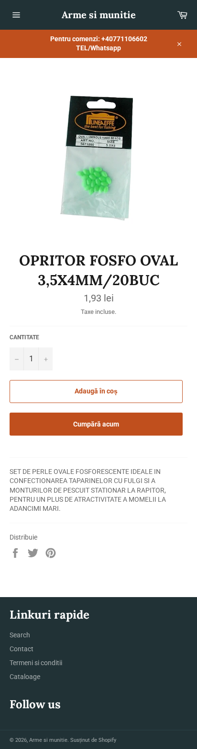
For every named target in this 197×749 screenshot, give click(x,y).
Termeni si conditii (36, 663)
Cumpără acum (96, 424)
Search (20, 635)
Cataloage (25, 676)
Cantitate (24, 337)
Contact (21, 649)
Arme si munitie (99, 15)
